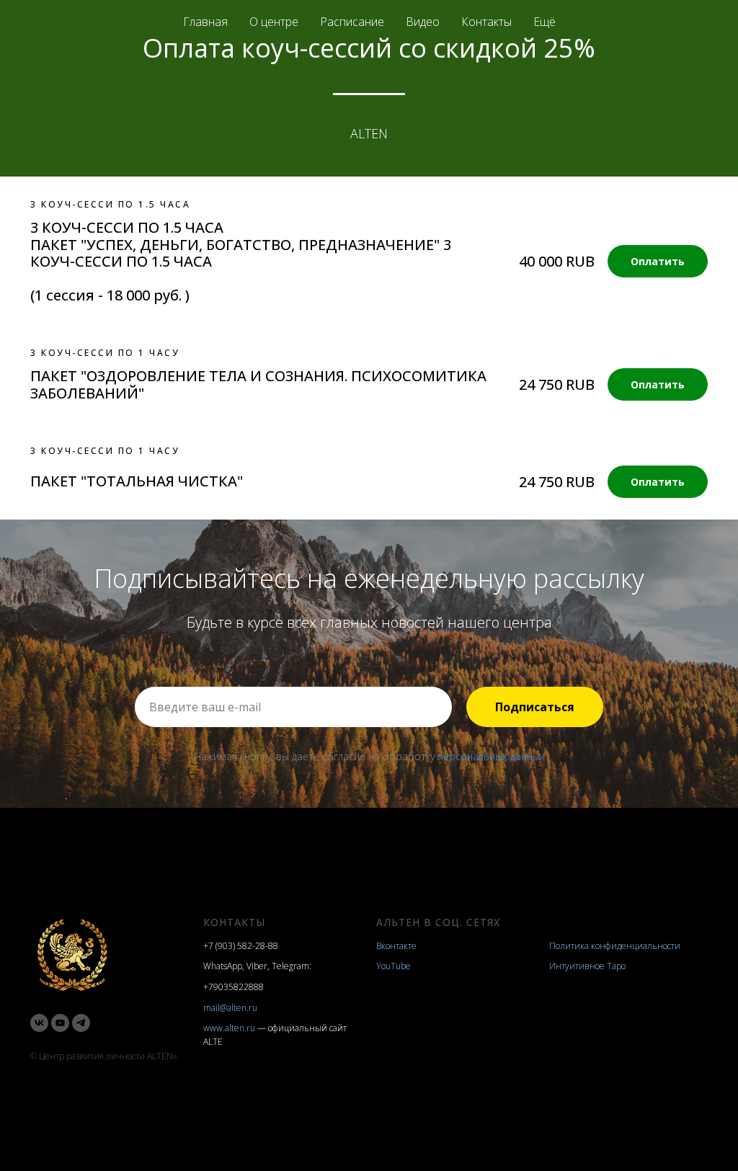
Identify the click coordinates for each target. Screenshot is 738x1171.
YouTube (393, 966)
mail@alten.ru (230, 1008)
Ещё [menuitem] (544, 22)
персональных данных (491, 756)
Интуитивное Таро (587, 966)
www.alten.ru (229, 1028)
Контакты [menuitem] (486, 22)
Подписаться (534, 707)
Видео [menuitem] (423, 22)
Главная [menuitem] (205, 22)
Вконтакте (396, 946)
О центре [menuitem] (273, 22)
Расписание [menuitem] (352, 22)
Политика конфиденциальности (614, 946)
